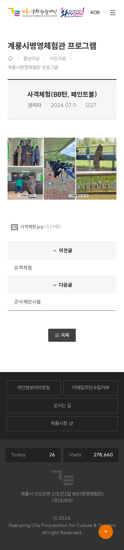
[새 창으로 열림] (72, 12)
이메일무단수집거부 (90, 387)
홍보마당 (31, 58)
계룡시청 (59, 423)
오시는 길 (62, 405)
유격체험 (23, 268)
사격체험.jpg (32, 226)
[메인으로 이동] (32, 12)
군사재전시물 (27, 302)
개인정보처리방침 (33, 387)
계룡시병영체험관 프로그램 (33, 67)
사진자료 (58, 58)
